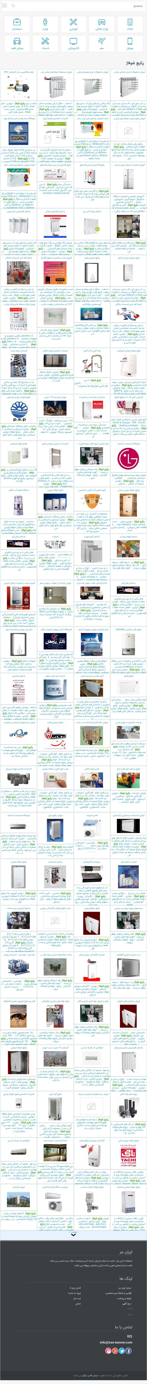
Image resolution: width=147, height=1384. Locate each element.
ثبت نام (77, 1298)
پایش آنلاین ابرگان (89, 1375)
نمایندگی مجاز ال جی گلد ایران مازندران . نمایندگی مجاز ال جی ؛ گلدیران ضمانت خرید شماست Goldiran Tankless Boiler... (55, 179)
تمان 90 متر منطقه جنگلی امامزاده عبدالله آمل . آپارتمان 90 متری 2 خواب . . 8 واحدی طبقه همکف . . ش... (128, 231)
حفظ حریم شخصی (66, 1261)
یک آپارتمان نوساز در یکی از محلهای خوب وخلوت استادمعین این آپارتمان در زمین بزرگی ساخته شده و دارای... (55, 1064)
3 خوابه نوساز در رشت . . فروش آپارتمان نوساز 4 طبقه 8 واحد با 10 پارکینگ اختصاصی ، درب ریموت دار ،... (18, 1204)
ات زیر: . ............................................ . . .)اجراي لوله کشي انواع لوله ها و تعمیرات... (92, 368)
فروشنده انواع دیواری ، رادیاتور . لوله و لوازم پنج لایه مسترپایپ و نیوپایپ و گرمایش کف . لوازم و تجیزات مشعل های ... (19, 650)
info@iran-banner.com (116, 1342)
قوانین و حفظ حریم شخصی (118, 1293)
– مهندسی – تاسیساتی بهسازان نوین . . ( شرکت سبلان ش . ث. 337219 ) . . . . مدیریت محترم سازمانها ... (19, 972)
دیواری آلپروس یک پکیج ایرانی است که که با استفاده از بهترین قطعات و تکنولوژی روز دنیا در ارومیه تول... (18, 882)
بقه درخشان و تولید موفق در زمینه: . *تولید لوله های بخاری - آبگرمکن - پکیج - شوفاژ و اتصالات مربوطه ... (128, 926)
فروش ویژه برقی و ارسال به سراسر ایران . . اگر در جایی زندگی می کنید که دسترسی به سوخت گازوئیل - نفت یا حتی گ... (55, 835)
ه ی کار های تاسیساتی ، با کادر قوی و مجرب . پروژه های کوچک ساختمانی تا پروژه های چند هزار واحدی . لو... (128, 1114)
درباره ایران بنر (125, 1288)
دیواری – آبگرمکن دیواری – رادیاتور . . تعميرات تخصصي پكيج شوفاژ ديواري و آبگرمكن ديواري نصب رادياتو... (91, 975)
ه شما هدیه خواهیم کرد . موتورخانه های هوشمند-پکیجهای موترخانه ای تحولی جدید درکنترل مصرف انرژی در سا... (92, 1111)
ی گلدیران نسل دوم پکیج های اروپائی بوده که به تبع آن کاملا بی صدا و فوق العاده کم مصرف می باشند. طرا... (91, 182)
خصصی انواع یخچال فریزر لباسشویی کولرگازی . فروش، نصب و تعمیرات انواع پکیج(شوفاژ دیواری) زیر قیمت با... (55, 366)
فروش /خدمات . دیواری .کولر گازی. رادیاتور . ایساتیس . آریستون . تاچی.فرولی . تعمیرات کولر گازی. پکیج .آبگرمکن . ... (129, 785)
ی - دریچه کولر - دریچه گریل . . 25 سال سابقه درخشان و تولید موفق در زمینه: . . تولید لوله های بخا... (128, 971)
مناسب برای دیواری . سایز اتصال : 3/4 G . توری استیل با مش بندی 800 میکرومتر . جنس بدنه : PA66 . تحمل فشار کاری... (19, 92)
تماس (78, 1304)
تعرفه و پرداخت (124, 1298)
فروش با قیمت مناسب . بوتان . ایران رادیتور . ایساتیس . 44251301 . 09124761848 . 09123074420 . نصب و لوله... (92, 1207)
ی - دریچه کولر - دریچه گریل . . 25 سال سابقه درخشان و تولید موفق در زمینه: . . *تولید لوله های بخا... (128, 552)
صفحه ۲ (73, 1232)
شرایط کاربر (89, 1261)
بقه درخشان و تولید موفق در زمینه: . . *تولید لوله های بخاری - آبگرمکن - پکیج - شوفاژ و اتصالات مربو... (91, 461)
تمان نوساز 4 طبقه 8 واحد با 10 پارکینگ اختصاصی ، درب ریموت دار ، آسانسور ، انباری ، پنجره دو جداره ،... (91, 741)
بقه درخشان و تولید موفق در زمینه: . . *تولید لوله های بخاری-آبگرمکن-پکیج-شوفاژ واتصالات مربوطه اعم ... (91, 1018)
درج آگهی (126, 1304)
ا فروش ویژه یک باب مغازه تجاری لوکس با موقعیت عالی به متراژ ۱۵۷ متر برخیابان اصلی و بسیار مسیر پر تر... (54, 322)
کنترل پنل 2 (75, 1288)
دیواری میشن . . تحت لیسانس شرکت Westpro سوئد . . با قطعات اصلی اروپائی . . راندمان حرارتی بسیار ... (128, 510)
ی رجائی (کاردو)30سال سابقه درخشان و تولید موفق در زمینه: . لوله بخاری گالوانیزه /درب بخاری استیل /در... (92, 319)
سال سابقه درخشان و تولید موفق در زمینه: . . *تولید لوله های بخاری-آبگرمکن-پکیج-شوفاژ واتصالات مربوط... (55, 1021)
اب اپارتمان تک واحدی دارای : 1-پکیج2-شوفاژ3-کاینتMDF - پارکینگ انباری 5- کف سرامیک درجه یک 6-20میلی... (55, 600)
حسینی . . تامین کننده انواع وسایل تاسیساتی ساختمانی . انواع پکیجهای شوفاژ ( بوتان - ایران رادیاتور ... (55, 882)
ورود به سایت (74, 1293)
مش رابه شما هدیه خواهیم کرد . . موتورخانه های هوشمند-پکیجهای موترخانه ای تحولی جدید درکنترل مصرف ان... (18, 739)
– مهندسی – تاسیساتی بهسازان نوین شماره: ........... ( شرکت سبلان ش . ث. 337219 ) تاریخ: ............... (92, 833)
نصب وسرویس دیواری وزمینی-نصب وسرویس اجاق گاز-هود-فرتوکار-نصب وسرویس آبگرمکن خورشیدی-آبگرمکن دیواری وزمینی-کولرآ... (55, 696)
